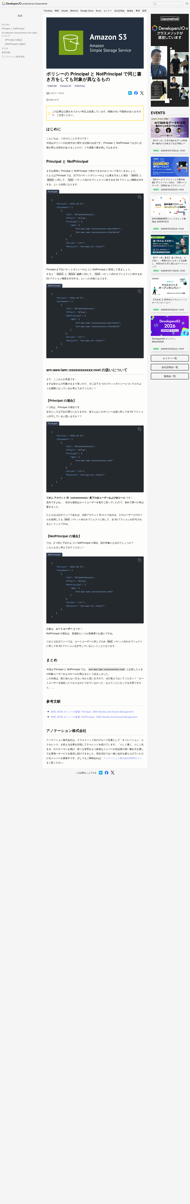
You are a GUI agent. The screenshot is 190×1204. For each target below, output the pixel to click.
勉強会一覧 (170, 376)
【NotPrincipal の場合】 (15, 43)
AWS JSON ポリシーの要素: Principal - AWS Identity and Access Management (92, 711)
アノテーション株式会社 (13, 56)
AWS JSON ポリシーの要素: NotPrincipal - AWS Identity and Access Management (94, 717)
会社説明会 (119, 10)
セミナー (108, 10)
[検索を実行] (155, 4)
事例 (138, 10)
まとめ (5, 48)
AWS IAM (53, 86)
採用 (144, 10)
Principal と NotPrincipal (13, 28)
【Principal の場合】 (13, 39)
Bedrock (74, 10)
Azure (98, 10)
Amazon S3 (66, 86)
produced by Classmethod (35, 3)
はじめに (6, 24)
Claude (64, 10)
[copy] (139, 197)
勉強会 (130, 10)
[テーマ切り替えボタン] (187, 3)
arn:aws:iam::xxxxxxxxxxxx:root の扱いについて (20, 34)
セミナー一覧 (170, 358)
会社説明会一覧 (170, 367)
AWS (56, 10)
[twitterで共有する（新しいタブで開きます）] (142, 93)
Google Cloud (86, 10)
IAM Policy (80, 86)
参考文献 (6, 52)
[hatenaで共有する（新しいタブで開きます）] (130, 93)
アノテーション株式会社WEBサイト (122, 758)
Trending (48, 10)
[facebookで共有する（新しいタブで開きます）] (136, 93)
